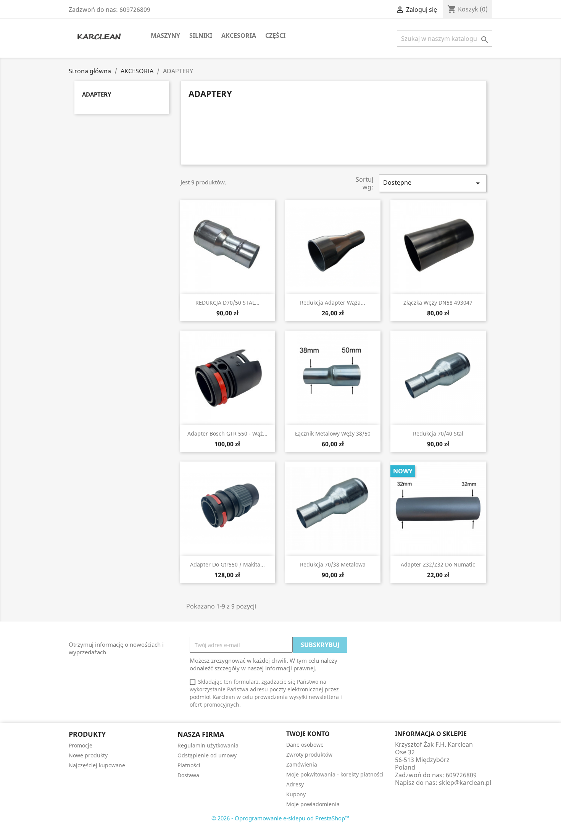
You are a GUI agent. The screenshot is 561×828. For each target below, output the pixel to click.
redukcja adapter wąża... (332, 302)
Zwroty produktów (309, 754)
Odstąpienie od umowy (207, 755)
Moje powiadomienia (313, 804)
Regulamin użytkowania (208, 745)
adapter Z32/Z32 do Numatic (438, 564)
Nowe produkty (88, 755)
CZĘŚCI (275, 35)
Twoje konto (308, 734)
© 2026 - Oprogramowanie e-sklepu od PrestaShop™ (280, 818)
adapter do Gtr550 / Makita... (227, 564)
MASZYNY (165, 35)
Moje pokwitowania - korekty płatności (335, 774)
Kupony (296, 794)
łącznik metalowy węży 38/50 (333, 433)
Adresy (295, 784)
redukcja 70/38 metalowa (333, 564)
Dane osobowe (305, 744)
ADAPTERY (96, 94)
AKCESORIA (238, 35)
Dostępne (432, 183)
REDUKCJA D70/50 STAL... (227, 302)
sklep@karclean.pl (465, 782)
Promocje (80, 745)
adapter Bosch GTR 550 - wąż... (227, 433)
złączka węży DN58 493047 (437, 302)
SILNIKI (200, 35)
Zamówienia (301, 764)
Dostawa (188, 775)
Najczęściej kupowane (97, 765)
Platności (188, 765)
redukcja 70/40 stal (438, 433)
